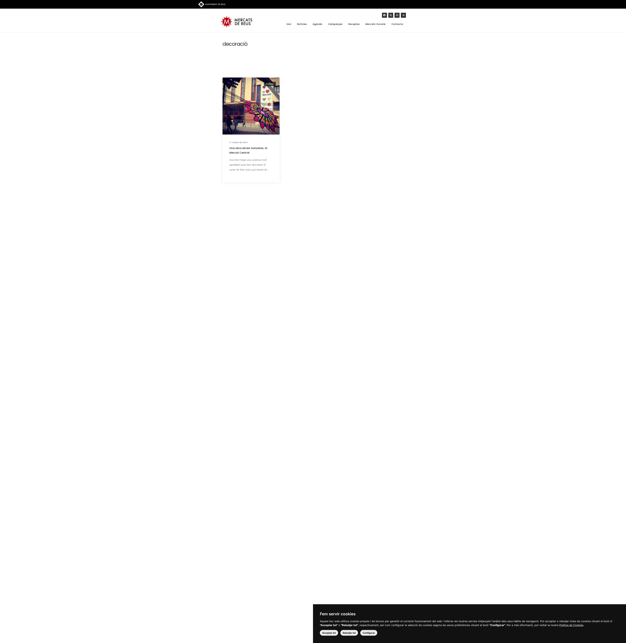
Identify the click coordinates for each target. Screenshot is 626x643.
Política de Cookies (571, 625)
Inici (289, 24)
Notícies (302, 24)
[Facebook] (384, 15)
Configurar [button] (369, 632)
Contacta (397, 24)
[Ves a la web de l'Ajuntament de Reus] (211, 4)
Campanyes (335, 24)
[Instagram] (397, 15)
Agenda (317, 24)
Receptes (354, 24)
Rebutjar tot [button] (349, 632)
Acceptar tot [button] (329, 632)
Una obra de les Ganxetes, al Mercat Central (248, 150)
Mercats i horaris (375, 24)
